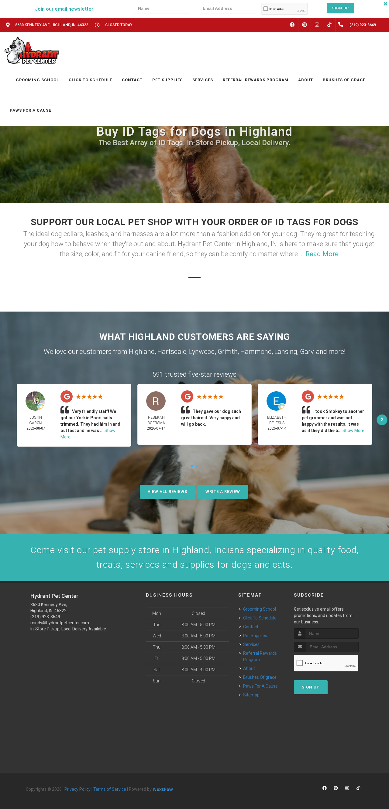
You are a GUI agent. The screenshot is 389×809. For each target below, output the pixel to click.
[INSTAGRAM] (317, 25)
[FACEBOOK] (292, 25)
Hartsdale (171, 351)
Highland (142, 351)
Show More (353, 430)
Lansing (285, 351)
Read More (322, 254)
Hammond (256, 351)
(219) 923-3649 (45, 616)
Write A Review (222, 491)
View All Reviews (167, 491)
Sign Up (340, 8)
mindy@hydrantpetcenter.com (59, 622)
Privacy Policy (77, 789)
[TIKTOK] (329, 25)
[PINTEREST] (304, 25)
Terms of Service (109, 789)
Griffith (228, 351)
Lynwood (202, 351)
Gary (306, 351)
